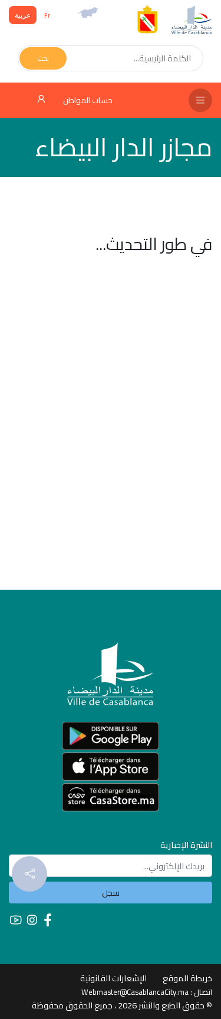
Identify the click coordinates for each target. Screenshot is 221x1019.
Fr (47, 15)
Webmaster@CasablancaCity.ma (135, 992)
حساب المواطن (87, 100)
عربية (23, 15)
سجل (111, 892)
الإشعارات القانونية (113, 978)
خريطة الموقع (187, 978)
